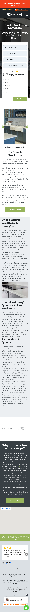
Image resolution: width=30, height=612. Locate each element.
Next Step (20, 99)
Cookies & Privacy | (10, 590)
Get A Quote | (24, 588)
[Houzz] (18, 569)
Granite (7, 79)
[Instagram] (12, 569)
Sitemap (15, 591)
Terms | (18, 590)
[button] (27, 14)
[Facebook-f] (9, 569)
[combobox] (5, 65)
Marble (7, 89)
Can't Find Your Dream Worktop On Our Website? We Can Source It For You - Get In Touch (15, 537)
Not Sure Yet (9, 92)
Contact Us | (12, 588)
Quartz (7, 82)
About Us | (5, 588)
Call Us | (18, 588)
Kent (20, 466)
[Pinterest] (15, 569)
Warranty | (23, 590)
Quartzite (8, 85)
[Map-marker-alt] (21, 569)
